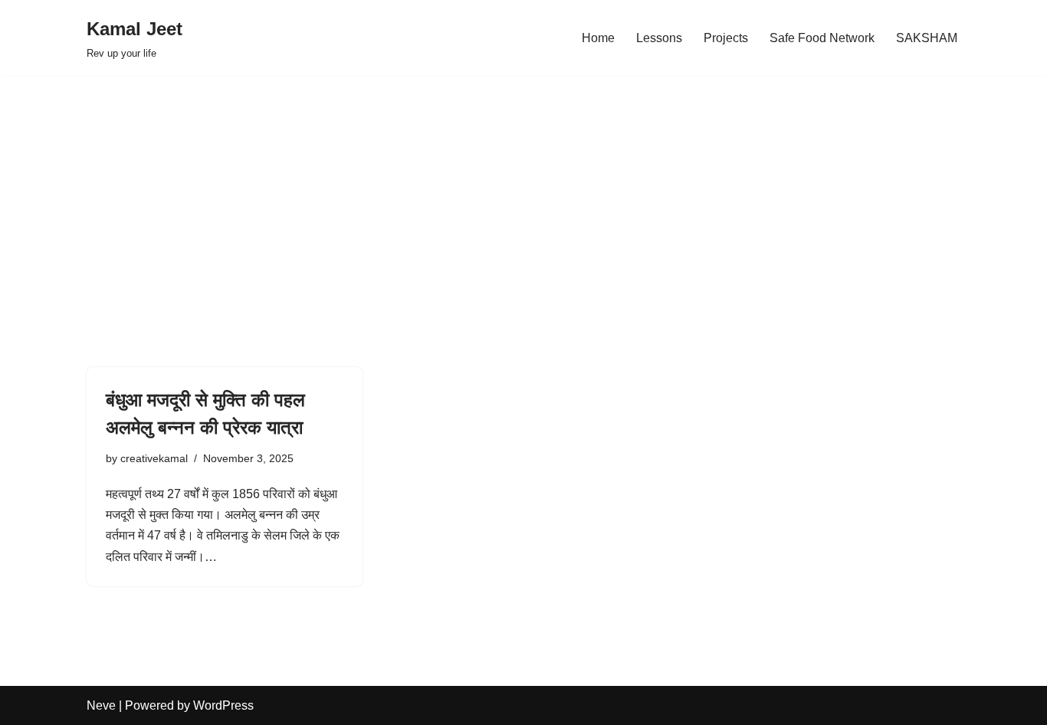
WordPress (223, 705)
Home (598, 37)
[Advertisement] (523, 198)
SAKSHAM (926, 37)
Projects (726, 37)
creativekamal (154, 458)
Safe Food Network (822, 37)
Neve (101, 705)
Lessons (659, 37)
